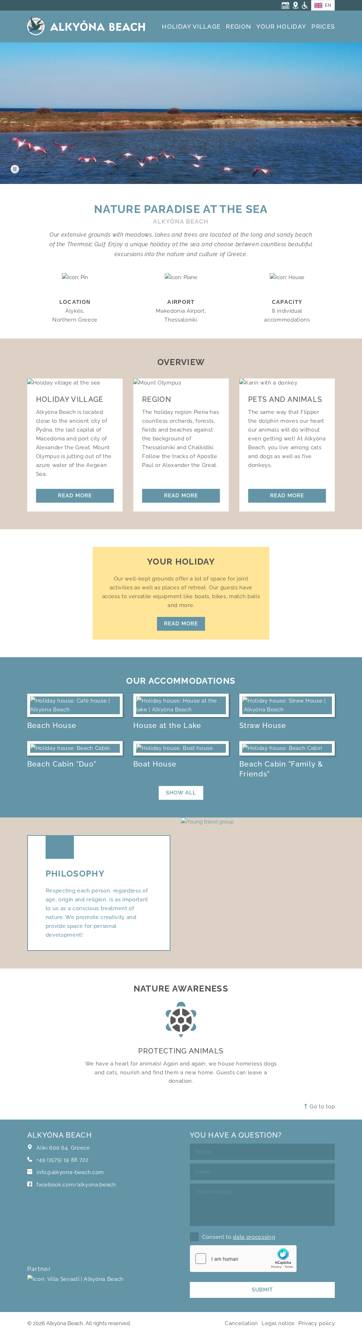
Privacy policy (316, 1323)
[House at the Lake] (181, 705)
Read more (75, 495)
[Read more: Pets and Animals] (287, 382)
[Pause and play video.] (15, 169)
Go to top (321, 1106)
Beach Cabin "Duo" (62, 764)
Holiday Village (191, 26)
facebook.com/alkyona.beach (75, 1184)
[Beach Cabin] (75, 748)
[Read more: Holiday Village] (75, 382)
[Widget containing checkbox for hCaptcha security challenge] (243, 1258)
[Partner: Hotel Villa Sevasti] (75, 1288)
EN (328, 5)
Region (238, 26)
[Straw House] (287, 705)
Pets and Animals (285, 399)
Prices (323, 26)
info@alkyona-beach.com (70, 1172)
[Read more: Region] (181, 382)
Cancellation (241, 1323)
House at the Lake (167, 725)
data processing (254, 1237)
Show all (181, 793)
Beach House (52, 725)
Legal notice (278, 1323)
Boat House (154, 764)
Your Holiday (281, 26)
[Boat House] (181, 748)
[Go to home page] (86, 28)
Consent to (238, 1237)
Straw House (262, 725)
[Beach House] (75, 705)
